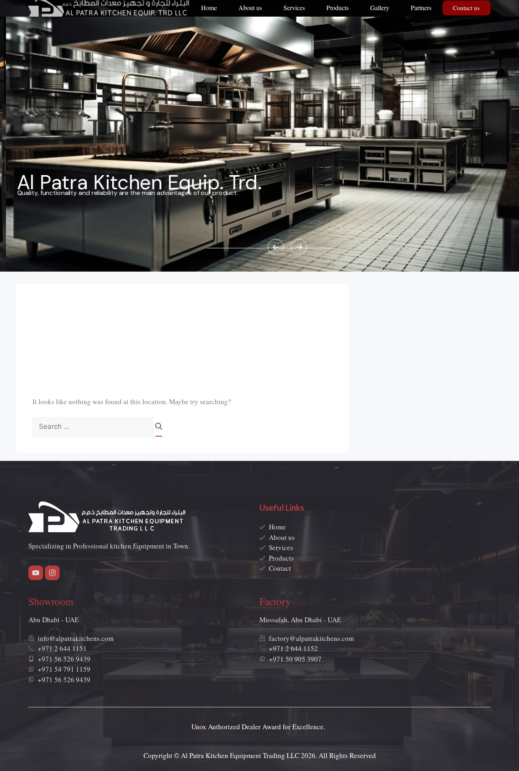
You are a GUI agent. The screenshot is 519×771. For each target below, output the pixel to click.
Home (209, 7)
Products (337, 7)
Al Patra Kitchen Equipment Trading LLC (240, 755)
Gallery (379, 7)
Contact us (466, 8)
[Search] (158, 429)
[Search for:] (93, 426)
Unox (198, 726)
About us (250, 7)
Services (294, 7)
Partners (421, 7)
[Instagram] (52, 572)
